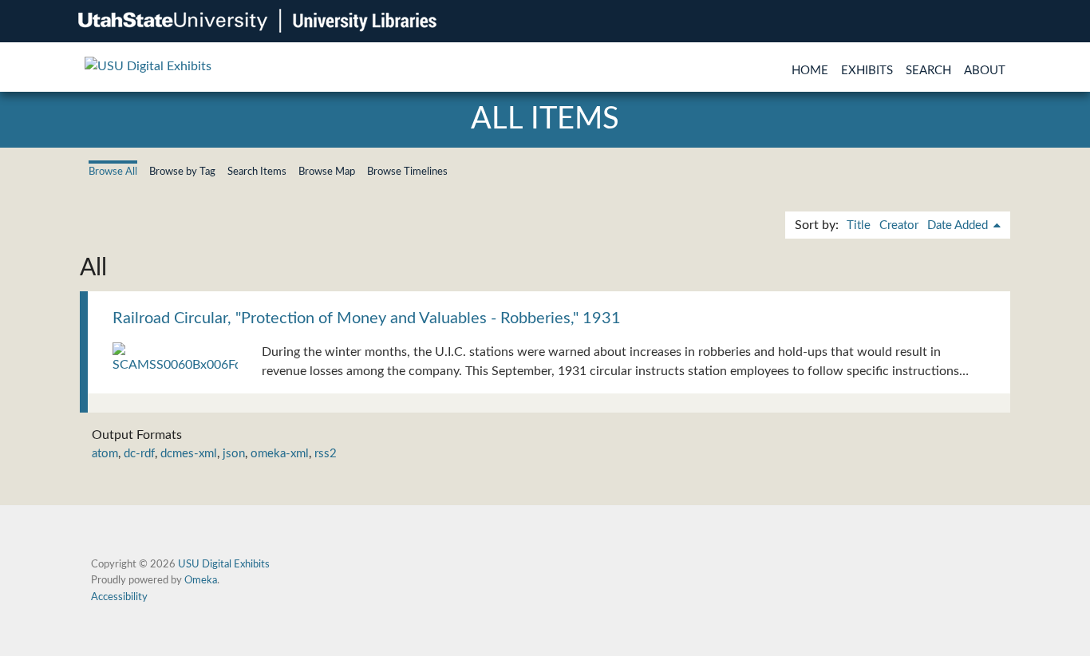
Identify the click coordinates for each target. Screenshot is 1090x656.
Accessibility (119, 597)
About (984, 71)
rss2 (325, 454)
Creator (898, 225)
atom (105, 454)
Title (859, 225)
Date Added (959, 225)
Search (928, 71)
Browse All (113, 171)
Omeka (200, 580)
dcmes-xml (188, 454)
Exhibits (867, 71)
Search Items (256, 171)
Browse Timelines (407, 171)
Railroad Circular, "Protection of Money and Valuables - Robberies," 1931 (367, 318)
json (234, 454)
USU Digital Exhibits (224, 564)
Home (810, 71)
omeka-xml (280, 454)
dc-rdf (139, 454)
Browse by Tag (182, 171)
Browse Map (326, 171)
